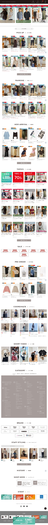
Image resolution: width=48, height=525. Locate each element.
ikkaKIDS (20, 4)
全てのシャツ (29, 383)
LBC (5, 4)
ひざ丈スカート (29, 412)
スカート (27, 406)
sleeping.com (41, 4)
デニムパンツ (29, 397)
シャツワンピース (8, 412)
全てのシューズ (42, 388)
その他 (40, 411)
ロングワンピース (8, 406)
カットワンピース (8, 409)
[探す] (45, 2)
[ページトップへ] (45, 508)
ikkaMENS (11, 4)
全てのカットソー (19, 395)
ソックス (41, 400)
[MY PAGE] (33, 2)
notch (26, 4)
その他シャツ (29, 386)
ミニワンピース (7, 403)
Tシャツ (17, 397)
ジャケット (6, 392)
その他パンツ (29, 403)
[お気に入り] (37, 2)
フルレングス (29, 401)
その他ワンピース (8, 415)
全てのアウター (7, 389)
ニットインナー (18, 385)
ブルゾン (6, 394)
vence (29, 4)
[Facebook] (27, 506)
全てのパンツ (29, 391)
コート (6, 391)
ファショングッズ (42, 391)
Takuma (4, 460)
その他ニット (18, 390)
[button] (1, 16)
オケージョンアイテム (7, 382)
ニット (17, 382)
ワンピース (6, 400)
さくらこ (13, 460)
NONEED (32, 4)
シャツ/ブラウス (29, 385)
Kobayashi (42, 460)
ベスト (6, 395)
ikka (23, 4)
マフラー (41, 403)
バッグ (40, 382)
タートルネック (18, 406)
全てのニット (18, 383)
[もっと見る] (24, 464)
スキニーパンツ (29, 394)
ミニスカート (29, 409)
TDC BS (36, 4)
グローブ (41, 397)
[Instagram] (21, 506)
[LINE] (24, 506)
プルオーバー (18, 386)
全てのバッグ (42, 383)
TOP (7, 4)
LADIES (24, 377)
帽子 (40, 406)
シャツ (27, 382)
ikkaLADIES (16, 4)
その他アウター (7, 397)
